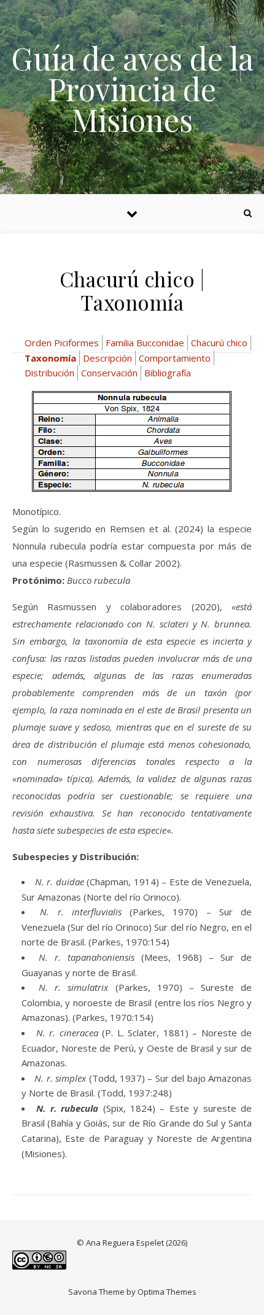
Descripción (107, 358)
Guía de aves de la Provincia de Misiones (132, 89)
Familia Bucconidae (145, 342)
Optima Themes (167, 1291)
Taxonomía (50, 358)
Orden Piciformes (62, 342)
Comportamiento (175, 358)
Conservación (109, 373)
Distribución (49, 373)
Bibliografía (167, 373)
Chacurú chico (219, 342)
